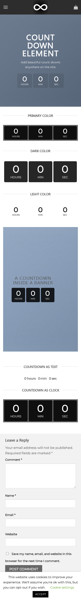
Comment (13, 460)
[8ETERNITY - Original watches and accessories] (40, 7)
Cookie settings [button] (62, 587)
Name (10, 495)
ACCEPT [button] (40, 594)
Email (10, 515)
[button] (5, 7)
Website (11, 534)
